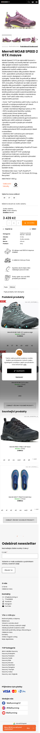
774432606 (9, 599)
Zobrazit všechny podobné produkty (20, 405)
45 (24, 460)
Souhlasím (20, 371)
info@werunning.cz (11, 597)
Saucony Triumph (8, 669)
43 (9, 460)
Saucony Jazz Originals (9, 674)
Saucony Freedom (8, 656)
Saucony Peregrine (8, 667)
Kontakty (5, 635)
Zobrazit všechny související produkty (20, 520)
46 (29, 460)
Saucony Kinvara (7, 663)
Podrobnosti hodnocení (29, 46)
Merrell (11, 212)
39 (17, 346)
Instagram (8, 604)
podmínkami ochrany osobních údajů (17, 563)
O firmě (4, 587)
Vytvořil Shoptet (21, 723)
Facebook (8, 602)
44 (14, 460)
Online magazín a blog (9, 637)
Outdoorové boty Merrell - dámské (25, 234)
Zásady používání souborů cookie (13, 628)
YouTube (8, 606)
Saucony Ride (6, 660)
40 (21, 346)
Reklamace (6, 621)
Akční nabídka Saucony (10, 651)
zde (24, 365)
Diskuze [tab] (12, 287)
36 (7, 346)
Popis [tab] (6, 287)
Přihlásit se (9, 570)
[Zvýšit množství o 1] (18, 223)
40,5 (26, 346)
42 (32, 346)
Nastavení (19, 377)
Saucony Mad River (8, 665)
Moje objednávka (7, 639)
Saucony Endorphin (8, 654)
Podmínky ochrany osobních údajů (14, 625)
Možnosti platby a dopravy (11, 619)
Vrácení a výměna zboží (10, 623)
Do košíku (30, 223)
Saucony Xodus (7, 672)
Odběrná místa (7, 589)
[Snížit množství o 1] (9, 223)
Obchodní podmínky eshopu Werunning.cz (16, 630)
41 (6, 510)
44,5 (18, 460)
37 (12, 346)
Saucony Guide (7, 658)
